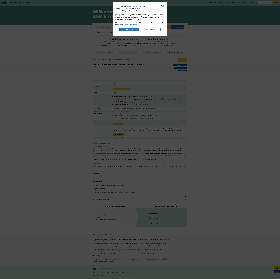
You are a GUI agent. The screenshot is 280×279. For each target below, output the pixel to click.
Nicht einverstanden (151, 29)
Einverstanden (129, 29)
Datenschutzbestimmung (130, 24)
